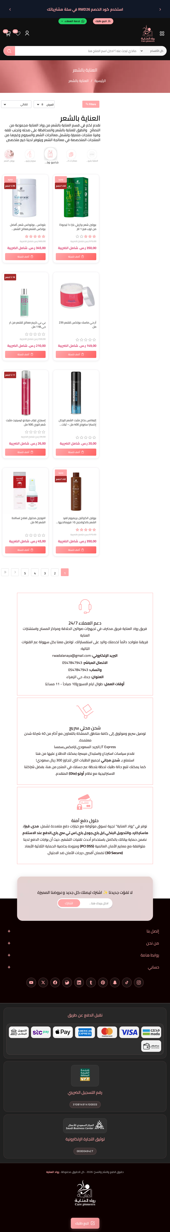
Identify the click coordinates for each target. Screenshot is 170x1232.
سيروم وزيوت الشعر (10, 160)
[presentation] (98, 157)
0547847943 (72, 662)
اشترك (69, 903)
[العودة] (160, 9)
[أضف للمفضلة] (57, 276)
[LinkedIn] (79, 982)
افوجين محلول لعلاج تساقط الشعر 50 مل (29, 520)
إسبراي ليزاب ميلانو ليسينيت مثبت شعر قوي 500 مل (26, 422)
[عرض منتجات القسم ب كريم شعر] (93, 154)
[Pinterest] (103, 982)
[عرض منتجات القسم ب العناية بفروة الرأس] (72, 154)
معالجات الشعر (51, 162)
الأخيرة (5, 572)
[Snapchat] (115, 982)
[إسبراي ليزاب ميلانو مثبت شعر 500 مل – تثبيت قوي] (25, 393)
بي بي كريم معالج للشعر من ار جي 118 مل (27, 324)
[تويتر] (43, 982)
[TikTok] (127, 982)
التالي (15, 572)
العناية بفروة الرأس (72, 160)
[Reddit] (67, 982)
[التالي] (10, 9)
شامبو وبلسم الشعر (31, 161)
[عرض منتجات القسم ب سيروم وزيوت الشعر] (10, 154)
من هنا (51, 766)
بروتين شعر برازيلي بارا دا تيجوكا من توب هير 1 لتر (77, 227)
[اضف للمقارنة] (6, 285)
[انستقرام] (139, 982)
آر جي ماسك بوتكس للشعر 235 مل (77, 324)
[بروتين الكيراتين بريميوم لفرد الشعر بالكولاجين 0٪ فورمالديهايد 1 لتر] (76, 491)
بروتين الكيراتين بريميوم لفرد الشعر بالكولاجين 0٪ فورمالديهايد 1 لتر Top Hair (76, 520)
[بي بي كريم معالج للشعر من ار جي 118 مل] (25, 295)
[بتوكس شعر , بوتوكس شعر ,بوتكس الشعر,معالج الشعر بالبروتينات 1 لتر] (25, 197)
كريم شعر (93, 160)
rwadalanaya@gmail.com (71, 655)
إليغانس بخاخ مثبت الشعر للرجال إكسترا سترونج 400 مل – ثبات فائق (77, 422)
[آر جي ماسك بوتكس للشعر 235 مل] (76, 295)
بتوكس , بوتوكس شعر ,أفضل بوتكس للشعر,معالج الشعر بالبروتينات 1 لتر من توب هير (28, 227)
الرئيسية (100, 80)
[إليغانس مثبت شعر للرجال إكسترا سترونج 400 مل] (76, 393)
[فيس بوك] (55, 982)
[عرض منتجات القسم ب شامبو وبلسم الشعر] (30, 154)
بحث (9, 51)
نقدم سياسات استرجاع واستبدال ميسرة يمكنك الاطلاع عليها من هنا (85, 753)
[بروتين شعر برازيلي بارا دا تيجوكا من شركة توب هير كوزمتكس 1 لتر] (76, 197)
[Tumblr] (91, 982)
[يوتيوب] (31, 982)
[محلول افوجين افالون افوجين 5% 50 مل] (25, 491)
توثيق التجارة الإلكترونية (85, 1139)
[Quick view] (6, 196)
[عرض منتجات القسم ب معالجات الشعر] (51, 154)
